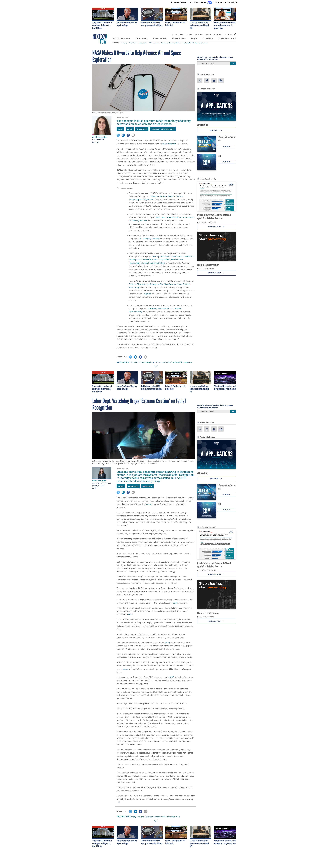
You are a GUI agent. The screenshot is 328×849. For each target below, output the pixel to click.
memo (148, 504)
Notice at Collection (178, 2)
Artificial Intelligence (121, 38)
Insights (217, 34)
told (175, 602)
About (208, 34)
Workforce (132, 43)
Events (189, 34)
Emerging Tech (159, 38)
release (125, 668)
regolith (147, 293)
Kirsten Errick (101, 137)
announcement (169, 143)
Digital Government (227, 38)
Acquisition (208, 38)
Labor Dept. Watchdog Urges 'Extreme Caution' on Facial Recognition (161, 362)
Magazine (199, 34)
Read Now (214, 130)
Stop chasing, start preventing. (208, 264)
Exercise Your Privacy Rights (226, 2)
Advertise (228, 34)
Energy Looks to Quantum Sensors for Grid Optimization (155, 816)
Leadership (143, 43)
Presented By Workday (206, 222)
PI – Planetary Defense (149, 238)
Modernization (178, 38)
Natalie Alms (100, 480)
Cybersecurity (141, 38)
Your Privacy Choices (198, 2)
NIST (130, 614)
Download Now (214, 226)
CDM (219, 155)
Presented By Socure (205, 268)
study (167, 642)
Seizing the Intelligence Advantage (195, 43)
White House (153, 43)
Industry (124, 43)
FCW (94, 488)
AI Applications (202, 124)
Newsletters (177, 34)
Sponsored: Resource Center (171, 43)
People (194, 38)
